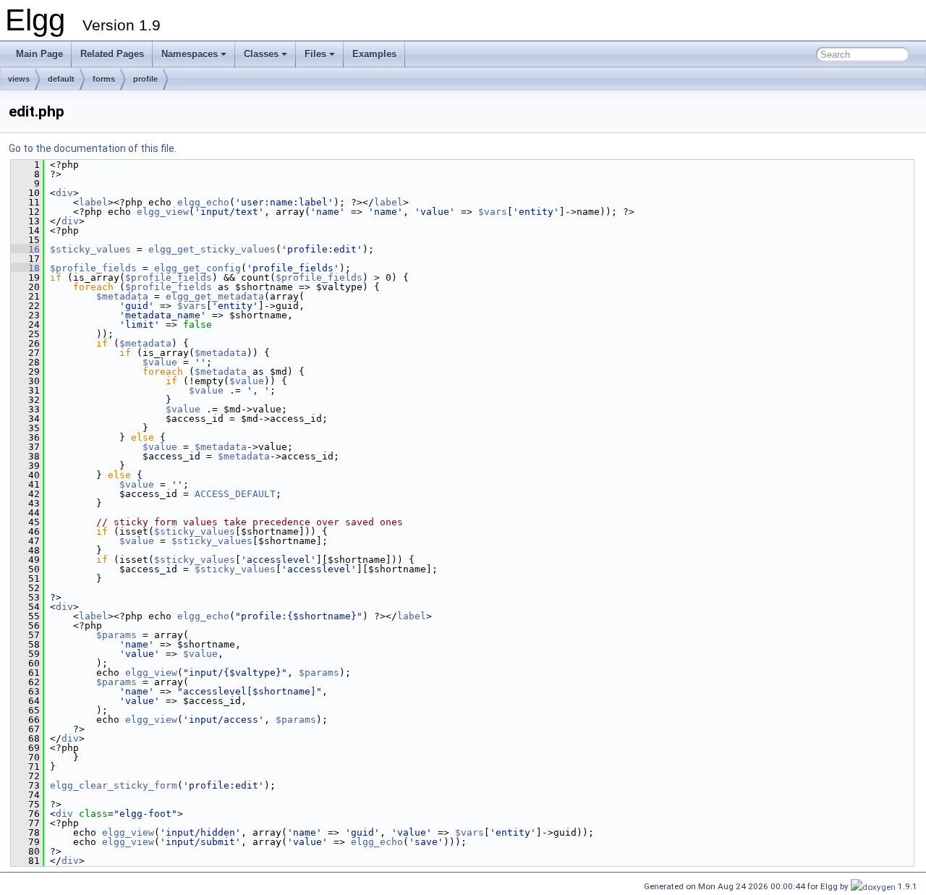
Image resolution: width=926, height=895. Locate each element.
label (93, 202)
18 (25, 268)
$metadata (122, 296)
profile (145, 79)
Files (315, 53)
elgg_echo (203, 202)
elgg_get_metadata (215, 296)
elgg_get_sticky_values (212, 249)
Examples (374, 53)
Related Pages (112, 53)
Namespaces (189, 53)
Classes (261, 53)
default (61, 79)
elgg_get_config (197, 268)
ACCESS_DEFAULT (235, 493)
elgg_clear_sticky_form (113, 785)
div (64, 192)
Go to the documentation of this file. (93, 148)
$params (116, 634)
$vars (492, 211)
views (19, 79)
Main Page (39, 53)
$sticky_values (90, 249)
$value (160, 362)
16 (25, 249)
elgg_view (163, 211)
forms (104, 79)
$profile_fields (93, 268)
